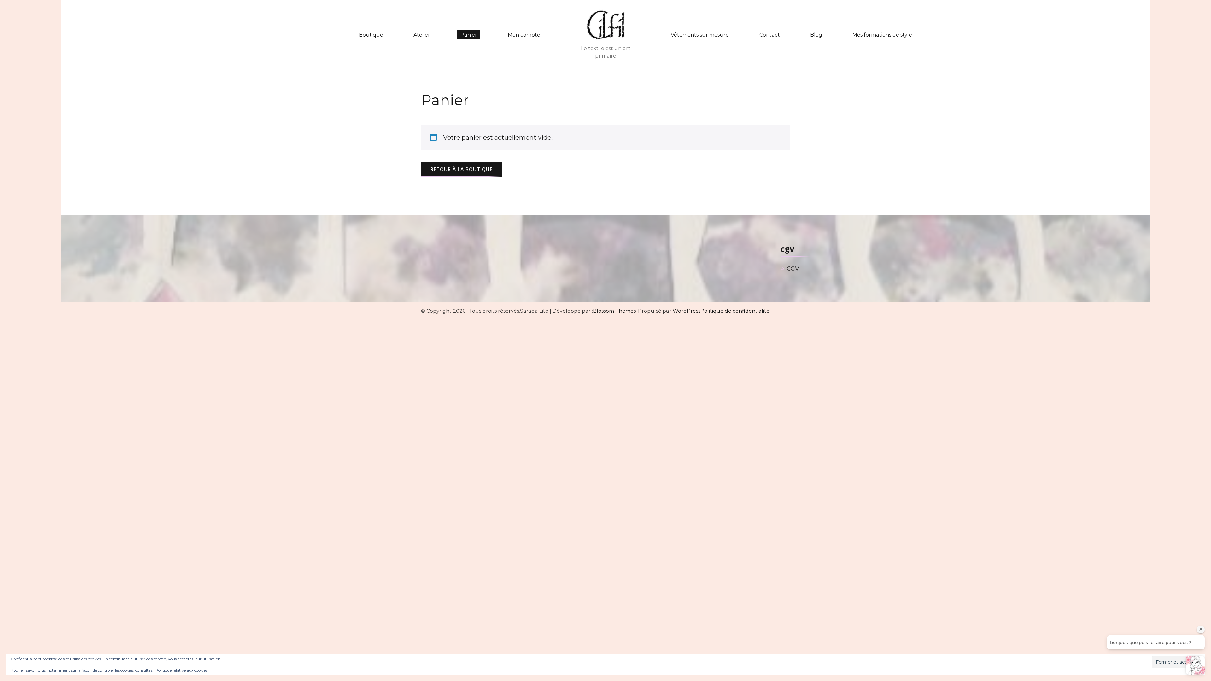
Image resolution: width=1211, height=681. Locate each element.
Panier (468, 35)
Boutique (371, 35)
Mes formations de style (882, 35)
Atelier (421, 35)
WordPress (686, 311)
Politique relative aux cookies (181, 670)
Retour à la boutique (461, 169)
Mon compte (524, 35)
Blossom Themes (614, 311)
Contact (769, 35)
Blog (816, 35)
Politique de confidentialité (734, 311)
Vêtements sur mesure (700, 35)
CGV (793, 268)
